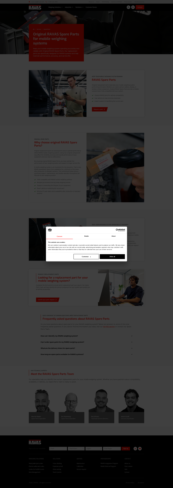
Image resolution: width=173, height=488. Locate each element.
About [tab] (114, 236)
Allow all (112, 256)
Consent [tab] (59, 236)
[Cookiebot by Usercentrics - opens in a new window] (117, 230)
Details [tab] (86, 236)
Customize (85, 256)
